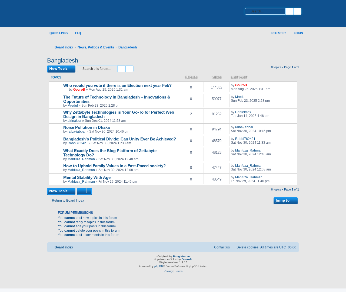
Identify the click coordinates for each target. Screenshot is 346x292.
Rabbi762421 (78, 143)
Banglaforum (181, 256)
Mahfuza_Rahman (81, 159)
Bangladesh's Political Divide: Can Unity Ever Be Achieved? (119, 139)
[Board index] (82, 14)
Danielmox (243, 112)
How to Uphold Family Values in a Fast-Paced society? (114, 166)
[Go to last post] (249, 85)
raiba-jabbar (77, 131)
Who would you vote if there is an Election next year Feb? (117, 85)
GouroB (79, 89)
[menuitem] (75, 33)
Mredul (73, 105)
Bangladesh (62, 60)
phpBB (158, 266)
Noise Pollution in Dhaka (86, 127)
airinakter (74, 121)
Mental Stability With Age (87, 177)
